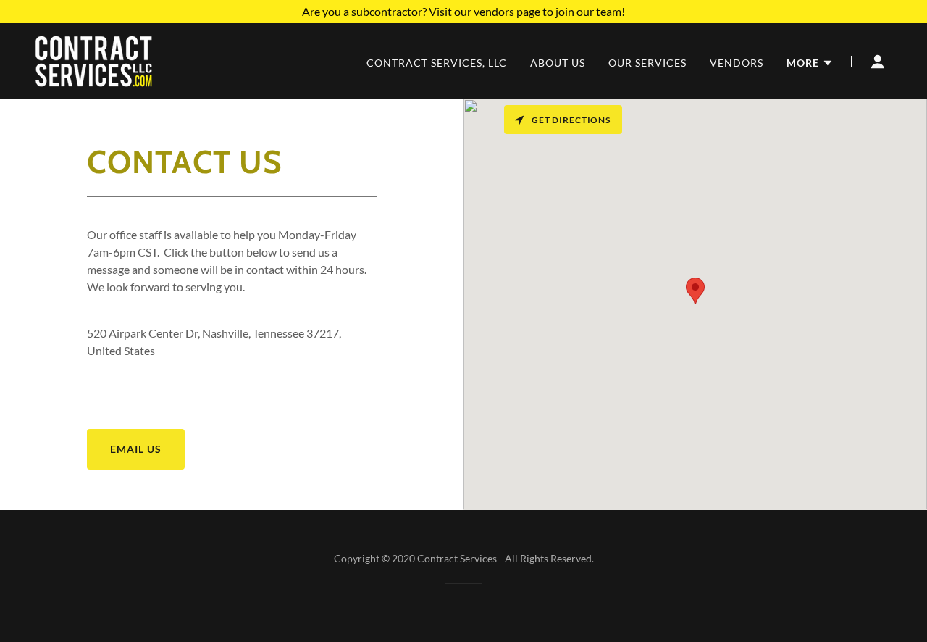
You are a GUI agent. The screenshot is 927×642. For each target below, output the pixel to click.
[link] (94, 60)
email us (136, 449)
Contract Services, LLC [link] (436, 63)
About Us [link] (557, 63)
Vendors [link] (736, 63)
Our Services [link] (647, 63)
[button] (810, 63)
